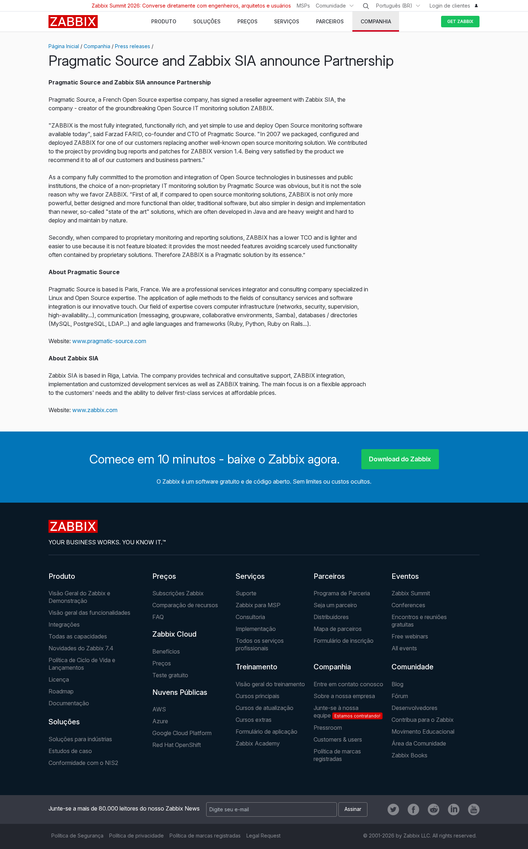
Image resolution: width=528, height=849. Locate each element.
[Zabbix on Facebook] (413, 809)
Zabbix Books (409, 755)
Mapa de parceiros (338, 628)
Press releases (132, 46)
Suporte (246, 593)
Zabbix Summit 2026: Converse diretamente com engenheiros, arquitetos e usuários (191, 6)
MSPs (303, 6)
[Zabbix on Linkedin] (453, 809)
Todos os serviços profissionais (260, 644)
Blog (397, 684)
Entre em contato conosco (348, 684)
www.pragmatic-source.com (109, 341)
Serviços (250, 576)
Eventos (405, 576)
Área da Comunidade (419, 743)
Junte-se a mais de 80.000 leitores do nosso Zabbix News (124, 808)
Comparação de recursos (185, 605)
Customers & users (338, 739)
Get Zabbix (460, 21)
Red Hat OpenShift (176, 744)
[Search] (366, 6)
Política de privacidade (136, 835)
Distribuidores (331, 616)
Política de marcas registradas (337, 755)
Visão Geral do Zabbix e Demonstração (79, 597)
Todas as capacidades (77, 636)
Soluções (64, 722)
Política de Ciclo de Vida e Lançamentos (81, 663)
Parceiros (329, 576)
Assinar (352, 809)
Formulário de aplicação (266, 731)
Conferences (408, 605)
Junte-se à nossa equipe (347, 711)
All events (404, 648)
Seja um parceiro (335, 605)
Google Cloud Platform (182, 733)
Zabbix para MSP (258, 605)
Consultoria (250, 616)
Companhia (97, 46)
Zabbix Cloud (174, 634)
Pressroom (328, 727)
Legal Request (263, 835)
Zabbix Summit (411, 593)
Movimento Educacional (423, 731)
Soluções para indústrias (80, 739)
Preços (164, 576)
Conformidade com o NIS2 (83, 762)
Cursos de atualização (264, 707)
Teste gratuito (170, 675)
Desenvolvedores (414, 707)
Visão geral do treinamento (270, 684)
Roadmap (61, 691)
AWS (159, 709)
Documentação (68, 703)
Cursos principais (257, 696)
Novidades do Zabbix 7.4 (81, 648)
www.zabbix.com (94, 410)
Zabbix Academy (258, 743)
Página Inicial (63, 46)
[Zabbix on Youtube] (474, 809)
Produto (61, 576)
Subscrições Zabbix (178, 593)
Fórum (400, 696)
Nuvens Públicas (179, 692)
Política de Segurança (77, 835)
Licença (58, 679)
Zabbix (73, 21)
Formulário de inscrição (344, 640)
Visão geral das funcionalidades (89, 612)
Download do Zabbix (400, 459)
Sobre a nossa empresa (344, 696)
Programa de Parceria (342, 593)
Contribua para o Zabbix (423, 719)
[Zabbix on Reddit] (433, 809)
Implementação (256, 628)
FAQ (158, 616)
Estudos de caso (70, 751)
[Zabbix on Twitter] (393, 809)
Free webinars (410, 636)
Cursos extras (254, 719)
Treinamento (256, 667)
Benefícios (166, 651)
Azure (160, 721)
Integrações (64, 624)
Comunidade (331, 6)
